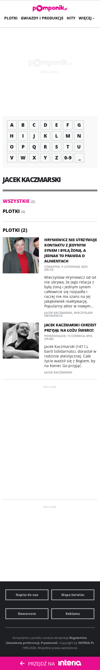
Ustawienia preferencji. (23, 643)
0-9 (68, 157)
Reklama (73, 613)
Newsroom (27, 613)
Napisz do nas (27, 595)
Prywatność (49, 643)
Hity (71, 17)
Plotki (11, 17)
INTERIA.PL (86, 643)
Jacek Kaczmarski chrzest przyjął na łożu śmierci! (70, 327)
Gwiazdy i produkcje (42, 17)
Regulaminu (78, 638)
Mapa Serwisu (72, 595)
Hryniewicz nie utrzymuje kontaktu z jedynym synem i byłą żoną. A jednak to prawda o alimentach (70, 250)
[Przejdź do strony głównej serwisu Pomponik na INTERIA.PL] (50, 8)
